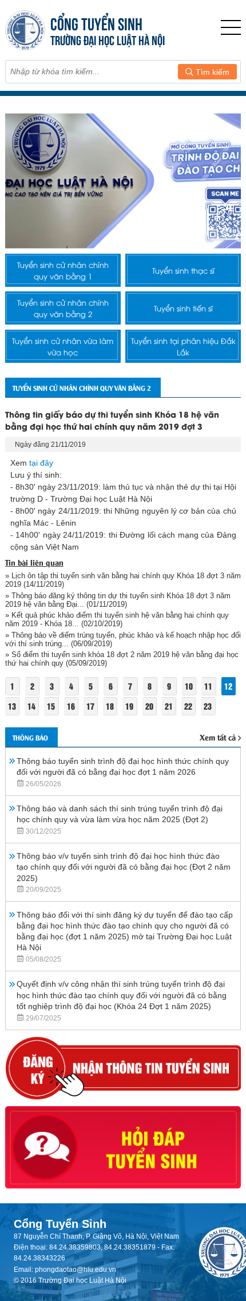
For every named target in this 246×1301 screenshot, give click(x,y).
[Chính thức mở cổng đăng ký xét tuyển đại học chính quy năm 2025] (123, 181)
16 (71, 706)
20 (149, 706)
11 (208, 686)
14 (31, 706)
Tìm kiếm (211, 72)
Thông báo (30, 737)
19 (129, 706)
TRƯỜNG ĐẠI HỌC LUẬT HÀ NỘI (107, 39)
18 (110, 706)
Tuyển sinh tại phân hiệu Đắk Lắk (183, 346)
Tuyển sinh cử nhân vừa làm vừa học (62, 346)
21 (169, 706)
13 (12, 706)
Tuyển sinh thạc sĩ (183, 270)
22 (188, 706)
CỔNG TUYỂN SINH (96, 22)
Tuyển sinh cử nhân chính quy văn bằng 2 (63, 308)
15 (51, 706)
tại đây (41, 462)
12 (228, 686)
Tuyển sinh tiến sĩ (183, 308)
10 (189, 686)
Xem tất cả (218, 736)
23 (208, 706)
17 (90, 706)
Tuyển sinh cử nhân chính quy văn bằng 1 (63, 270)
